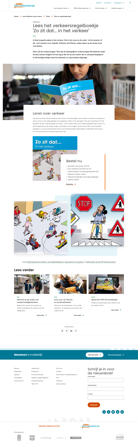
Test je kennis (18, 381)
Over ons (59, 368)
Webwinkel (35, 368)
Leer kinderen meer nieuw (32, 16)
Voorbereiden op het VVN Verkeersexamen (101, 262)
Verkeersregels (116, 8)
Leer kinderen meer (60, 8)
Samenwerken (61, 384)
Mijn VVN (34, 384)
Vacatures (59, 381)
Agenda (98, 3)
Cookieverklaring (37, 381)
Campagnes (118, 3)
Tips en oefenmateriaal (62, 16)
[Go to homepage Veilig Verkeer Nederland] (24, 5)
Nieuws (16, 368)
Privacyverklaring (37, 375)
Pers (57, 378)
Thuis (48, 16)
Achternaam (92, 385)
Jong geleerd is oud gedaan (74, 262)
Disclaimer (35, 371)
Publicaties (17, 371)
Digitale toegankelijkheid (39, 378)
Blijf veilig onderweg (81, 8)
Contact (58, 371)
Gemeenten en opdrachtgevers (66, 375)
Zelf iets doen (100, 8)
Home (16, 16)
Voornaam (91, 376)
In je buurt (107, 3)
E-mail (90, 394)
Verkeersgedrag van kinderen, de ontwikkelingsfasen (45, 262)
